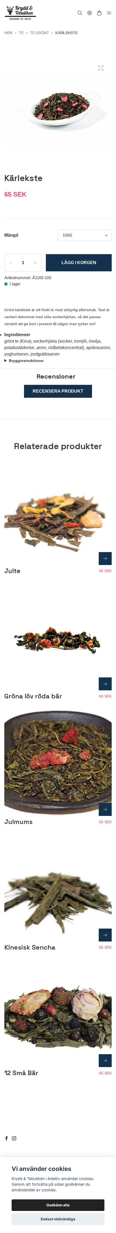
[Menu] (109, 13)
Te (21, 33)
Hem (8, 33)
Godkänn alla (58, 1205)
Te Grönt (39, 33)
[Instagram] (14, 1138)
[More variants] (105, 558)
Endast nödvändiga (58, 1219)
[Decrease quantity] (10, 262)
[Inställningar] (89, 13)
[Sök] (80, 13)
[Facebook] (6, 1138)
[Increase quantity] (35, 262)
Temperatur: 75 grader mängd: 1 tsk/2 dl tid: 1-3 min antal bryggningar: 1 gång (54, 361)
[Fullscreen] (100, 68)
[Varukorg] (99, 13)
